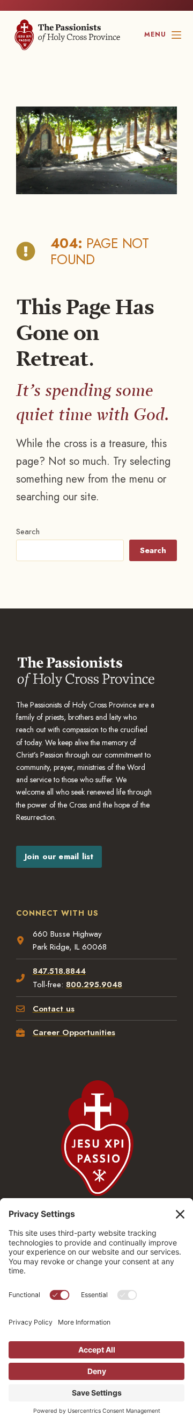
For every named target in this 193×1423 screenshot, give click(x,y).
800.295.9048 (94, 984)
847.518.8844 (59, 971)
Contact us (54, 1009)
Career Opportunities (74, 1032)
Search (28, 531)
